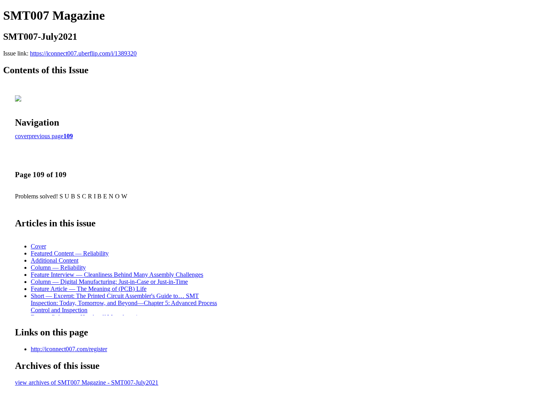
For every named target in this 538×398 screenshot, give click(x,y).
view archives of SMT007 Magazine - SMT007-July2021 (86, 382)
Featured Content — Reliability (70, 253)
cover (22, 136)
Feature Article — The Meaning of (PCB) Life (89, 288)
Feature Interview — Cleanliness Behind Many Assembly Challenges (117, 274)
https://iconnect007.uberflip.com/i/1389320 (83, 53)
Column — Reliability (58, 267)
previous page (46, 136)
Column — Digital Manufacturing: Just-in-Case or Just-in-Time (109, 281)
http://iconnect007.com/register (69, 349)
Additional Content (54, 260)
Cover (38, 246)
